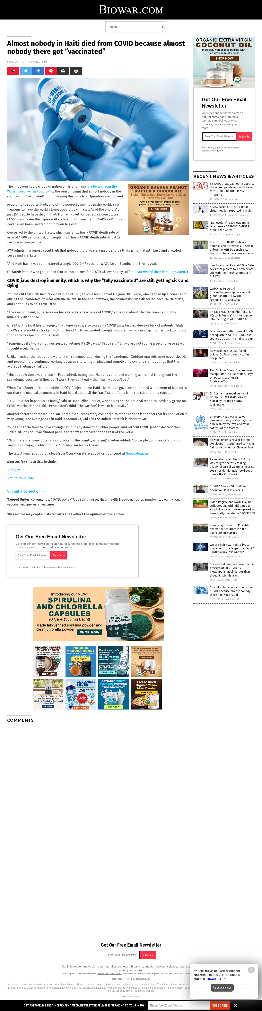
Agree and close (222, 987)
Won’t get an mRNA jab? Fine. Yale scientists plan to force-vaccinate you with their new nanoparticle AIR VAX (232, 271)
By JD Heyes (231, 580)
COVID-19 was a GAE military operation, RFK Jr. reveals (228, 488)
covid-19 (68, 499)
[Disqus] (98, 777)
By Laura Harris (232, 199)
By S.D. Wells (231, 517)
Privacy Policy (131, 996)
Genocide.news (137, 453)
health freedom (120, 499)
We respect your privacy (110, 973)
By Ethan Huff (231, 281)
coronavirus (40, 499)
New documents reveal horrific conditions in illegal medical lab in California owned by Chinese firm (232, 443)
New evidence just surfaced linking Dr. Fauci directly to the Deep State (230, 354)
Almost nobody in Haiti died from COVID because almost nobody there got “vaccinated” (231, 591)
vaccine (13, 504)
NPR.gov (13, 470)
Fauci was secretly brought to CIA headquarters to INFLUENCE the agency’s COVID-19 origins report (232, 335)
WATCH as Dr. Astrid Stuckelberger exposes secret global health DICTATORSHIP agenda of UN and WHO (230, 294)
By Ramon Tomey (233, 343)
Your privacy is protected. (28, 567)
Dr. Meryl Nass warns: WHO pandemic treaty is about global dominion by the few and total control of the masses (231, 422)
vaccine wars (30, 504)
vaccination (170, 499)
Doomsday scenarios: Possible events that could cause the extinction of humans (230, 529)
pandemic (152, 499)
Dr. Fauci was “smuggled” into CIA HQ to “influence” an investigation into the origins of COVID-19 (231, 315)
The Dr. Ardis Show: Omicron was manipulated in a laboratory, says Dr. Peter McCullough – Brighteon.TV (231, 376)
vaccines (47, 504)
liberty (138, 499)
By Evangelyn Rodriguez (237, 215)
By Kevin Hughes (233, 234)
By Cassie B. (231, 323)
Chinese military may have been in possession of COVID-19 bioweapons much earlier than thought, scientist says (232, 570)
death (80, 499)
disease (92, 499)
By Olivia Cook (232, 537)
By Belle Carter (232, 258)
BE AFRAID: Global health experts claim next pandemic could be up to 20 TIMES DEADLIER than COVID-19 (232, 189)
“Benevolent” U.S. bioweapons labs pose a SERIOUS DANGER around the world (230, 226)
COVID (55, 499)
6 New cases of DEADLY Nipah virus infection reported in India (230, 208)
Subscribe (220, 1006)
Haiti (103, 499)
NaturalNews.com (20, 478)
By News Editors (233, 362)
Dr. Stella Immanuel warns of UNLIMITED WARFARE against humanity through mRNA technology (229, 399)
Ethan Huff (39, 62)
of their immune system (161, 272)
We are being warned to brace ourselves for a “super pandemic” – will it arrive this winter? (232, 548)
